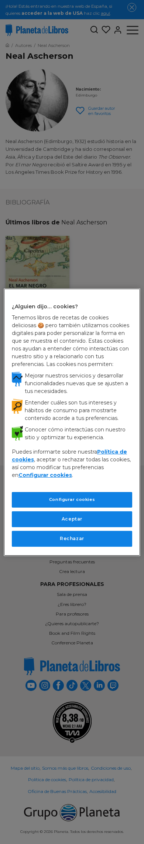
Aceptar (72, 519)
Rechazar (72, 538)
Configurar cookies (72, 499)
